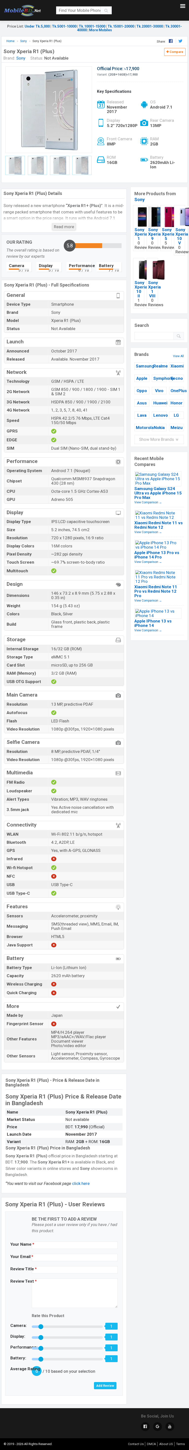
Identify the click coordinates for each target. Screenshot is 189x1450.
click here (81, 1183)
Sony (139, 199)
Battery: (18, 1358)
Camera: (18, 1325)
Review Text (23, 1281)
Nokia (159, 427)
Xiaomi (177, 366)
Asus (142, 402)
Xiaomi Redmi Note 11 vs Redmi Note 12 (158, 525)
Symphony (160, 378)
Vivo (159, 390)
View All (178, 356)
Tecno (177, 378)
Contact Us (136, 1444)
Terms (180, 1444)
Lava (141, 415)
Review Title (23, 1269)
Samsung (142, 366)
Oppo (142, 390)
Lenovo (160, 415)
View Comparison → (148, 502)
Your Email (21, 1256)
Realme (160, 366)
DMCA (151, 1444)
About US (166, 1444)
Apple (141, 378)
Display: (17, 1336)
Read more (64, 226)
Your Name (22, 1244)
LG (176, 415)
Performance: (23, 1347)
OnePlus (177, 390)
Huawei (160, 402)
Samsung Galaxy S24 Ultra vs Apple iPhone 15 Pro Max (158, 493)
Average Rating (25, 1369)
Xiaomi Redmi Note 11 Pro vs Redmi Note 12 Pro (155, 591)
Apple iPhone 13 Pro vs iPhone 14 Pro (156, 554)
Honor (177, 402)
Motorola (142, 427)
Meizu (177, 427)
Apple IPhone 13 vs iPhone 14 (153, 623)
